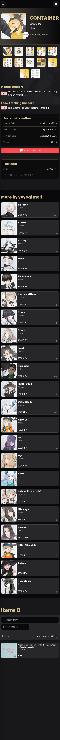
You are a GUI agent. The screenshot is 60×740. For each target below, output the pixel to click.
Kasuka (22, 527)
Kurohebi (23, 366)
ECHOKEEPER (25, 402)
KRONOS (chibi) (27, 545)
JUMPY (22, 258)
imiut (21, 348)
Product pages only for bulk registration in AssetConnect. (37, 646)
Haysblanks (25, 581)
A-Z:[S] (22, 240)
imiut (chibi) (25, 384)
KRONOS (23, 419)
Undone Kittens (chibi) (29, 491)
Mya (20, 455)
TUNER (22, 222)
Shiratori (23, 204)
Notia (21, 473)
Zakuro (22, 563)
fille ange (23, 509)
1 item (32, 28)
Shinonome (24, 276)
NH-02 (21, 312)
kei (19, 437)
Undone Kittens (27, 294)
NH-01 (21, 330)
